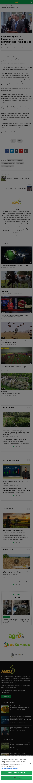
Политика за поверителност (9, 768)
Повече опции (16, 778)
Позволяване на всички (16, 773)
